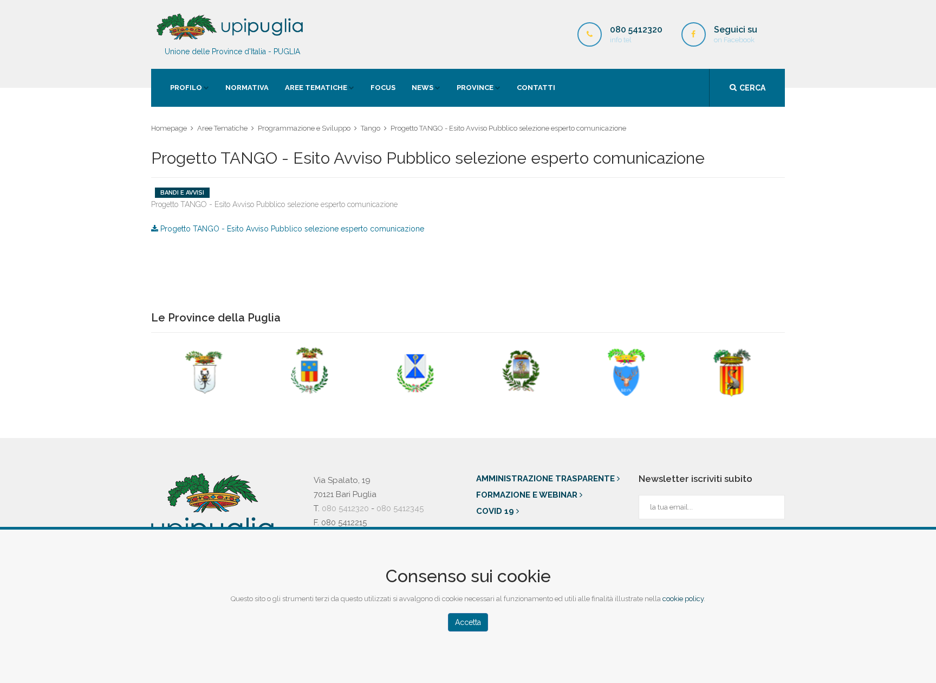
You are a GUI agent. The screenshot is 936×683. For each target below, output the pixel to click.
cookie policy (683, 599)
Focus (382, 87)
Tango (370, 128)
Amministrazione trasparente (546, 479)
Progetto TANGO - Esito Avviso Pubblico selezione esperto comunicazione (291, 228)
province (475, 87)
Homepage (169, 128)
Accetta (468, 622)
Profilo (186, 87)
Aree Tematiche (316, 87)
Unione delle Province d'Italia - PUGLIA (232, 51)
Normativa (247, 87)
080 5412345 (400, 508)
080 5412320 (345, 508)
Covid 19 (496, 511)
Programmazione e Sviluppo (304, 128)
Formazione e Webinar (528, 495)
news (422, 87)
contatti (536, 87)
